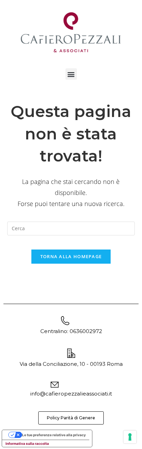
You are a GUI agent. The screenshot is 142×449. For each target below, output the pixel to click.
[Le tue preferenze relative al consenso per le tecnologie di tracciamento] (129, 436)
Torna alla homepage (71, 256)
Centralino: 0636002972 (71, 331)
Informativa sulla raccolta (27, 443)
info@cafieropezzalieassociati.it (71, 393)
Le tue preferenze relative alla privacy (54, 435)
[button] (71, 74)
